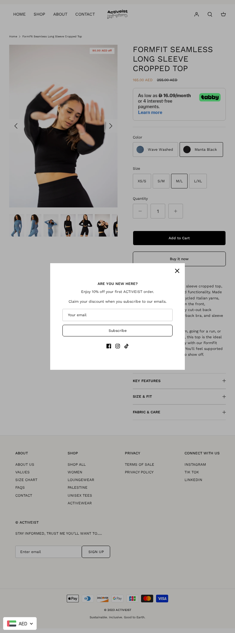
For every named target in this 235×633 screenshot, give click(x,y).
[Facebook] (108, 346)
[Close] (177, 271)
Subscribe (118, 330)
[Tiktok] (126, 346)
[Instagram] (117, 346)
